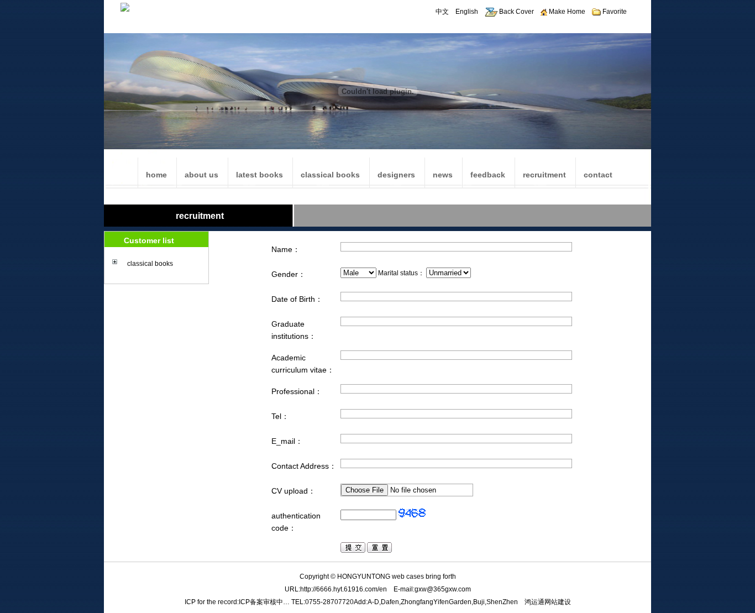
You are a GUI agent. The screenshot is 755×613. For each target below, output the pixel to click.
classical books (150, 264)
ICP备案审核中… (264, 602)
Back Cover (515, 11)
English (466, 11)
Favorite (614, 11)
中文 (442, 11)
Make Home (566, 11)
